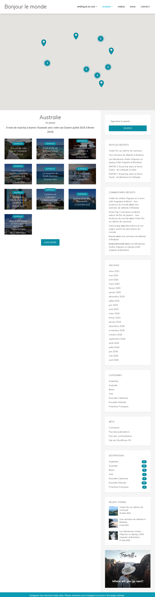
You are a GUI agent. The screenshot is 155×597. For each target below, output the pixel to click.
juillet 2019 (114, 300)
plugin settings (117, 595)
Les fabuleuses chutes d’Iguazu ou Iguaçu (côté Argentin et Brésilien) (127, 246)
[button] (101, 84)
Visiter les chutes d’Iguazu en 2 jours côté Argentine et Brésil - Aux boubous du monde (127, 201)
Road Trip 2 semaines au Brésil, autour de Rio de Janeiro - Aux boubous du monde (124, 215)
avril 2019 (113, 309)
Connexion (114, 427)
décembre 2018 (116, 326)
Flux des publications (119, 431)
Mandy (112, 236)
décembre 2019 (116, 296)
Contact (145, 6)
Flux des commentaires (120, 436)
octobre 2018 (115, 334)
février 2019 (114, 317)
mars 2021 (114, 271)
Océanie (106, 6)
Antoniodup (114, 225)
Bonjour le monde (26, 6)
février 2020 (114, 288)
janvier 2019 (115, 322)
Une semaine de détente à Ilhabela (126, 155)
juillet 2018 (114, 347)
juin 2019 (113, 305)
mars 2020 (114, 283)
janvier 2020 (115, 292)
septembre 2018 (117, 338)
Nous (132, 6)
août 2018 (114, 343)
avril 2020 (113, 279)
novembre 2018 (116, 330)
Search (128, 128)
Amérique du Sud (86, 6)
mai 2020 (113, 275)
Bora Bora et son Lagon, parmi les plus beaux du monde (126, 228)
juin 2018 (113, 351)
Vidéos (121, 6)
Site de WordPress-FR (120, 440)
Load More (50, 242)
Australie (18, 143)
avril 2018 (113, 360)
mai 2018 (113, 355)
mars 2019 (114, 313)
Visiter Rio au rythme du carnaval (125, 150)
